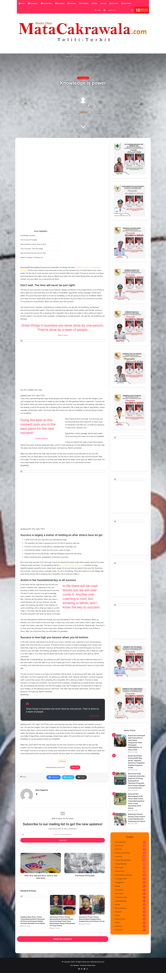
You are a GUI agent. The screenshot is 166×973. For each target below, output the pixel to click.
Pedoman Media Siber (88, 965)
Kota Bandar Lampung (123, 875)
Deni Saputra (82, 106)
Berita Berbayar (121, 908)
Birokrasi (118, 912)
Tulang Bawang (121, 864)
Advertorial (127, 3)
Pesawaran (119, 890)
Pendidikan (85, 3)
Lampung (33, 3)
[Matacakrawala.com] (83, 32)
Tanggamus (119, 882)
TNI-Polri (114, 3)
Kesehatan (60, 3)
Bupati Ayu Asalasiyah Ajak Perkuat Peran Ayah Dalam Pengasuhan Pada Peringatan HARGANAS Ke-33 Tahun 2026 (136, 743)
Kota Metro (119, 893)
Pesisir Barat (119, 871)
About (63, 761)
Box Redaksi (75, 965)
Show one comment (63, 939)
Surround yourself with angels (72, 565)
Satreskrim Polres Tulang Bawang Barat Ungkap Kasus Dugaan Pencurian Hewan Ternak (92, 919)
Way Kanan (119, 867)
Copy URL (75, 767)
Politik (95, 3)
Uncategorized (79, 57)
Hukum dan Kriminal (122, 853)
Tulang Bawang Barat (123, 860)
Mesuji (117, 886)
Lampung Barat (121, 901)
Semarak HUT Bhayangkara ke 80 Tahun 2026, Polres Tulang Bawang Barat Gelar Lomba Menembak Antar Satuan (136, 801)
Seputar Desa (47, 3)
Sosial (104, 3)
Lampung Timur (121, 879)
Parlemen (72, 3)
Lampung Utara (121, 897)
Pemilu (117, 904)
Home (22, 3)
